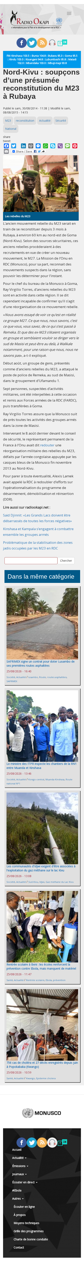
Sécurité (60, 120)
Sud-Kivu (33, 881)
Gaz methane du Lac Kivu (60, 881)
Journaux (18, 1174)
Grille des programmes (29, 1231)
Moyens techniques (26, 1223)
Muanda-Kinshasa (54, 779)
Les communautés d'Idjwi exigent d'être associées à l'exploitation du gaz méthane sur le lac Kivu (41, 868)
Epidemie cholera (46, 1078)
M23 (8, 120)
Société (11, 677)
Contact (19, 1247)
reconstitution (25, 120)
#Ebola (16, 1190)
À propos (20, 1215)
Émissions (19, 1166)
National (10, 129)
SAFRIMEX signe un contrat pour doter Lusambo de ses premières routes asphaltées (41, 663)
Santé (10, 980)
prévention (59, 980)
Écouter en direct (23, 1182)
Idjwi (41, 881)
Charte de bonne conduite (31, 1239)
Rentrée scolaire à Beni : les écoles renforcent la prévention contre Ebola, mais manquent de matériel (41, 966)
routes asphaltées (57, 677)
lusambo (33, 677)
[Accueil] (36, 19)
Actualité (45, 120)
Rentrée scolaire (35, 980)
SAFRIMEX (12, 681)
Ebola (49, 980)
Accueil (16, 1150)
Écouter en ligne (24, 1207)
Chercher (66, 561)
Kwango (30, 1078)
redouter (47, 445)
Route (42, 677)
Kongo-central (36, 779)
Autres (17, 1198)
